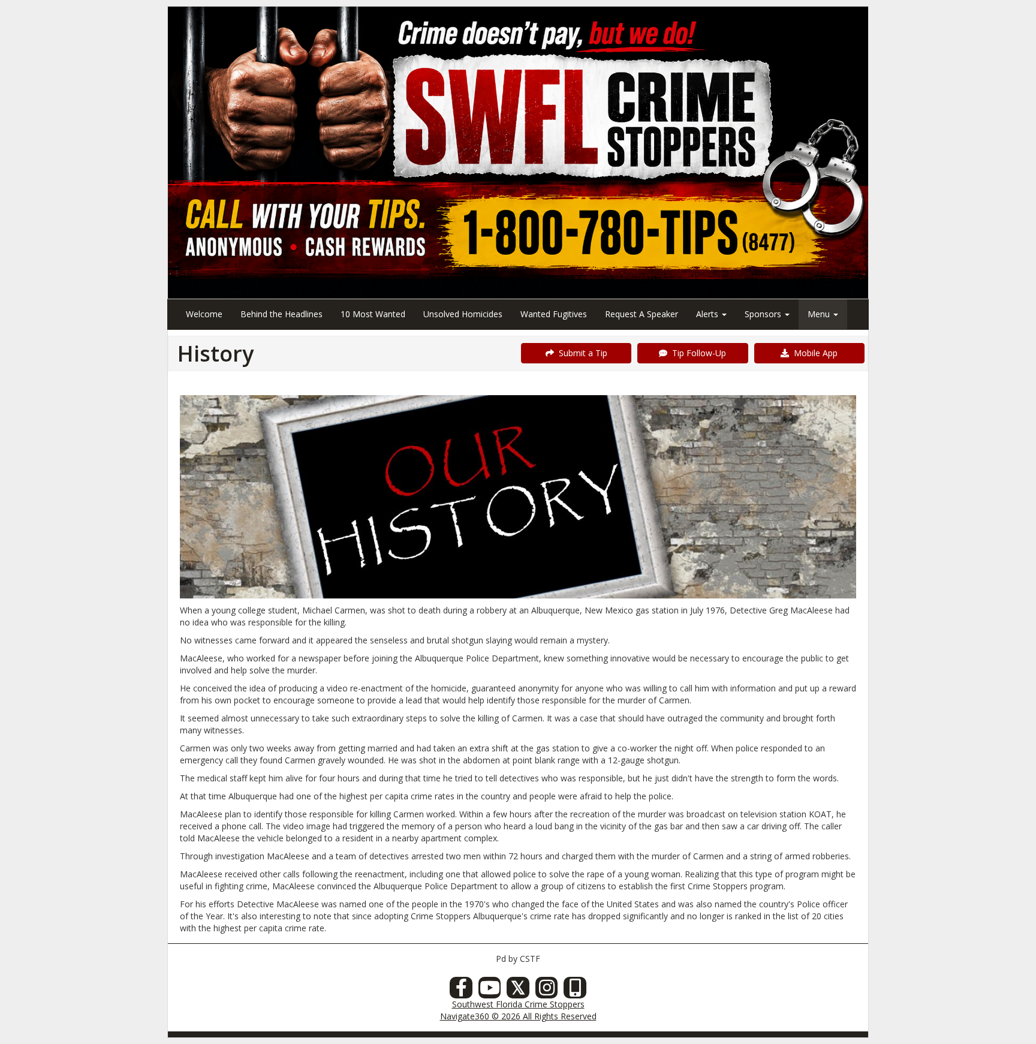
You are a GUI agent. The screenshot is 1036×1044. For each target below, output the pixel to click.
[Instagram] (546, 991)
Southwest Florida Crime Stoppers (518, 1004)
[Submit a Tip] (518, 152)
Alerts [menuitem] (708, 314)
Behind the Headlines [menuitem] (281, 314)
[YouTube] (489, 991)
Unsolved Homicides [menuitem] (462, 314)
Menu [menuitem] (820, 314)
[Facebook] (461, 991)
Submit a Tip (580, 353)
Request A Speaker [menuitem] (641, 314)
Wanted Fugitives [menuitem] (553, 314)
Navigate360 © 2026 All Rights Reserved (518, 1016)
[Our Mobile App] (575, 991)
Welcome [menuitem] (204, 314)
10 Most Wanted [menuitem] (373, 314)
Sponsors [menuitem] (764, 314)
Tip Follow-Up (696, 353)
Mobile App (813, 353)
